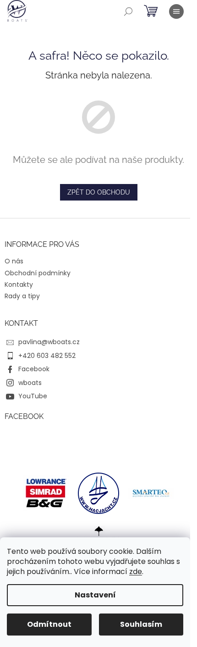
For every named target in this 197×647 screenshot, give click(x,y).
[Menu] (176, 11)
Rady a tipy (22, 296)
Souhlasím (141, 624)
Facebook (33, 369)
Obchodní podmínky (38, 273)
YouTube (32, 396)
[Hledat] (128, 11)
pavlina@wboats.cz (49, 341)
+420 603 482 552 (47, 355)
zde (135, 571)
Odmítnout (49, 624)
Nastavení (95, 595)
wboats (30, 382)
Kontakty (19, 284)
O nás (14, 261)
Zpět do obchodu (98, 192)
